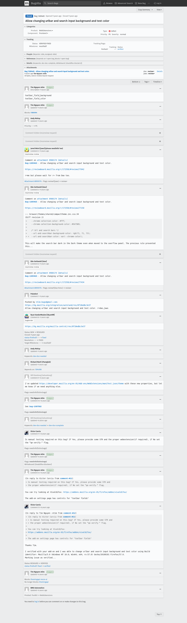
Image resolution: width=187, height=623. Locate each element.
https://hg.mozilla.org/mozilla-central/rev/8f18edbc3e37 (55, 326)
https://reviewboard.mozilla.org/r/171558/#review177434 (54, 282)
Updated (34, 108)
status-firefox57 (31, 338)
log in (36, 602)
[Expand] (160, 133)
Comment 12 (35, 473)
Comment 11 (35, 434)
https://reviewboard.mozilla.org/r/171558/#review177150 (54, 208)
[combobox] (72, 3)
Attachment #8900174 (33, 181)
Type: (105, 31)
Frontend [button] (43, 33)
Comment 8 (35, 317)
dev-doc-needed (39, 356)
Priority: (104, 34)
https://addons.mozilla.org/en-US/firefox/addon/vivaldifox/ (95, 492)
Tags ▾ (146, 82)
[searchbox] (72, 3)
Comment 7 (35, 296)
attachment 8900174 (47, 160)
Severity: (115, 34)
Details (159, 71)
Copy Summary (144, 10)
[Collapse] (160, 88)
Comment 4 (35, 190)
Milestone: (33, 46)
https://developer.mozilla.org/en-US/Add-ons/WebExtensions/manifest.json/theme (81, 383)
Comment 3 (35, 151)
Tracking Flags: (99, 43)
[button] (157, 3)
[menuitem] (108, 3)
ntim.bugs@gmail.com (46, 302)
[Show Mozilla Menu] (27, 3)
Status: (35, 43)
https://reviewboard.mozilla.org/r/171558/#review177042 (54, 169)
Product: (34, 30)
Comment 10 (35, 401)
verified (120, 49)
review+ (151, 71)
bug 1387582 (35, 406)
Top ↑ (159, 614)
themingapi (44, 582)
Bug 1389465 (39, 16)
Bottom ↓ (136, 82)
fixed (44, 338)
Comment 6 (35, 264)
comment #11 (66, 478)
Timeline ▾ (157, 82)
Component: (33, 33)
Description (35, 90)
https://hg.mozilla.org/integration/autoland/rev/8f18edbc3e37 (58, 305)
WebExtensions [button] (46, 30)
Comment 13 (35, 507)
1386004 (34, 113)
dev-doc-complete (56, 425)
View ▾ (159, 10)
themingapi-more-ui (39, 579)
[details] (63, 160)
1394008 (38, 369)
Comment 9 (35, 378)
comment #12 (69, 513)
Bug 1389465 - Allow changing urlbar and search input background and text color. (57, 71)
